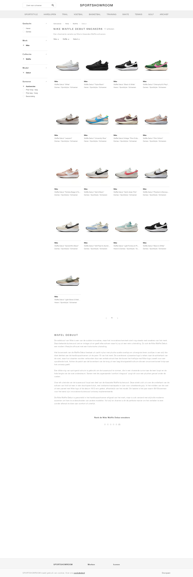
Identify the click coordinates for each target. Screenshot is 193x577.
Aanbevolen (30, 86)
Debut (28, 73)
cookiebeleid (79, 573)
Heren (28, 28)
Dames (28, 32)
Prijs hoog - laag (32, 90)
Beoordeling (30, 96)
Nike (27, 45)
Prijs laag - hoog (32, 93)
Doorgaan (166, 573)
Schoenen (58, 23)
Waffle (28, 59)
